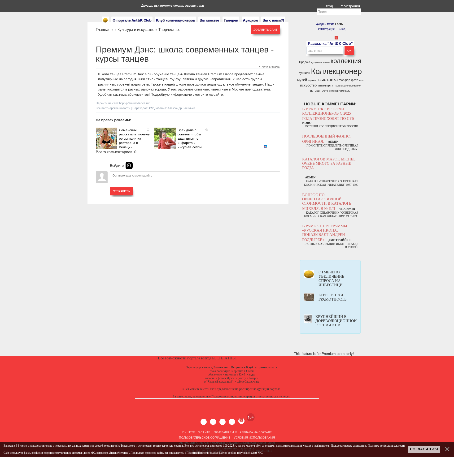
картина (312, 80)
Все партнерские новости (113, 108)
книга (326, 62)
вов (361, 80)
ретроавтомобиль (339, 90)
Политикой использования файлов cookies (211, 452)
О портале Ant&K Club (132, 20)
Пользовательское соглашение (204, 437)
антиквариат (326, 85)
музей (302, 79)
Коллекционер (336, 70)
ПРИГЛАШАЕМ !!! (225, 432)
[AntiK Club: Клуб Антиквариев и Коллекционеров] (105, 20)
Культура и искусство (136, 29)
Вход (329, 5)
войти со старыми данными (270, 445)
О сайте (204, 432)
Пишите (188, 432)
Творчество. (169, 29)
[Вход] (129, 165)
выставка (328, 79)
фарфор (344, 80)
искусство (308, 84)
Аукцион (250, 20)
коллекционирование (348, 85)
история (315, 90)
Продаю (304, 62)
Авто (325, 90)
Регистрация (350, 5)
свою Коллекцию (220, 371)
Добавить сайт (265, 29)
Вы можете (209, 20)
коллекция (346, 60)
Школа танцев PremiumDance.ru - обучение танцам (140, 73)
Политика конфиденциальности (386, 445)
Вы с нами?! (273, 20)
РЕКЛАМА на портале (256, 432)
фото (354, 80)
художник (316, 62)
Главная (103, 29)
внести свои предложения (217, 389)
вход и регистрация (140, 445)
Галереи (231, 20)
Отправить (121, 191)
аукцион (304, 72)
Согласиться (424, 449)
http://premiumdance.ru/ (134, 103)
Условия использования (254, 437)
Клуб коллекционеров (175, 20)
